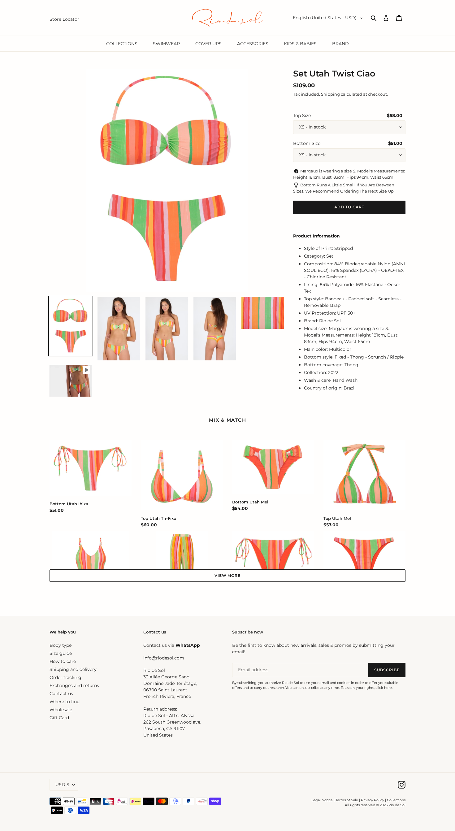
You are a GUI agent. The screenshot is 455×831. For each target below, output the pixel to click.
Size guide (61, 653)
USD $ (62, 784)
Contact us (61, 693)
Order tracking (65, 677)
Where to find (65, 701)
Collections (396, 800)
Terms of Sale (347, 800)
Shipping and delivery (73, 669)
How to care (63, 661)
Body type (61, 645)
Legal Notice (322, 800)
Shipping (330, 94)
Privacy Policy (373, 800)
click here (383, 687)
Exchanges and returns (74, 685)
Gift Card (59, 717)
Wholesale (61, 709)
